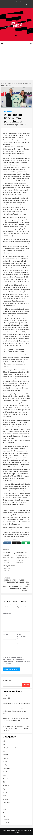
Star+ (4, 816)
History (5, 775)
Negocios (10, 3)
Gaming (5, 765)
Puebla (5, 806)
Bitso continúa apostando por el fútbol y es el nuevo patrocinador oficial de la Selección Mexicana (9, 555)
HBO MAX (5, 772)
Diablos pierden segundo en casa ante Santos (16, 703)
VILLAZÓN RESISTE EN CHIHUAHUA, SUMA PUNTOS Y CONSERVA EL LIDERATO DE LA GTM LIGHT (16, 728)
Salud (4, 809)
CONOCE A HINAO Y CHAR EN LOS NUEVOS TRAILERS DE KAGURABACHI (15, 720)
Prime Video (6, 802)
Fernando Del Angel (12, 125)
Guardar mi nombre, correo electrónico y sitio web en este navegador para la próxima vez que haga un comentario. (16, 660)
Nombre (6, 634)
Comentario (7, 613)
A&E (4, 741)
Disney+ (5, 761)
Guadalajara (6, 768)
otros (4, 796)
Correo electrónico (21, 636)
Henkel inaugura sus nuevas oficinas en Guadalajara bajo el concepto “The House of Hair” (22, 555)
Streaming (17, 3)
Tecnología (25, 3)
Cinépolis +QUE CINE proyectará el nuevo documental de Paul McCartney (16, 587)
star (4, 813)
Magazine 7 (24, 830)
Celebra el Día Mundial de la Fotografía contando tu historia (16, 580)
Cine (5, 3)
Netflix (5, 792)
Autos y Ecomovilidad (9, 748)
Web (4, 646)
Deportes (7, 111)
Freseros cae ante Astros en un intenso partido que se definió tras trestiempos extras (14, 711)
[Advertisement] (16, 63)
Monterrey (6, 785)
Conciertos (16, 6)
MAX (4, 782)
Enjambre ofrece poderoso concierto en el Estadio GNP (15, 697)
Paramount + (6, 799)
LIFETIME (5, 779)
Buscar (7, 680)
